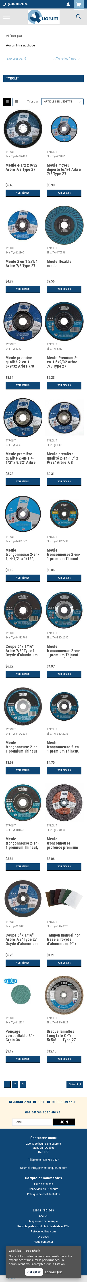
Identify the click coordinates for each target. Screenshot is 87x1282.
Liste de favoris (43, 1184)
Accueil (43, 1216)
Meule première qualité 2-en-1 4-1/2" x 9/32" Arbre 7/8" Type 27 (21, 458)
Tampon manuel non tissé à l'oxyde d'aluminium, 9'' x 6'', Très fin (64, 939)
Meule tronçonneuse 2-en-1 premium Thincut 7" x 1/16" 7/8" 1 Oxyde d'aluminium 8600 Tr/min (63, 554)
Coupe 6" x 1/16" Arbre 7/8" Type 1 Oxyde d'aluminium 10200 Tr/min (21, 651)
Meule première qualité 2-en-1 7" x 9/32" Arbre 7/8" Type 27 (62, 458)
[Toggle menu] (6, 17)
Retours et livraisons (43, 1231)
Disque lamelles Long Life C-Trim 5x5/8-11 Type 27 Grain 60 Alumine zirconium (61, 1036)
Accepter (34, 1272)
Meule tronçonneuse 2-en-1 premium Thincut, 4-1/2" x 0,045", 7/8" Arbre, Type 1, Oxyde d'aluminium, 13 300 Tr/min (22, 843)
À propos (43, 1236)
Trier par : (33, 101)
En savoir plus (53, 1272)
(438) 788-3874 (17, 4)
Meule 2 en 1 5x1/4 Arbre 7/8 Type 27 (22, 263)
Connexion (35, 1189)
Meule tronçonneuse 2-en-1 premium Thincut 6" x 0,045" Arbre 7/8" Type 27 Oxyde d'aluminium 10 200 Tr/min (63, 651)
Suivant (74, 1084)
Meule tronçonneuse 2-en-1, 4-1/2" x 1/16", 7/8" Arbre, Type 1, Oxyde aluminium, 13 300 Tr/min (22, 554)
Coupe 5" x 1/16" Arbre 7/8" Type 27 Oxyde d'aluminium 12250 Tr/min (21, 939)
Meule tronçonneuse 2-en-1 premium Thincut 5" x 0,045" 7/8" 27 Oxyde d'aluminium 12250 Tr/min (22, 747)
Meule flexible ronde (59, 263)
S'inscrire (52, 1189)
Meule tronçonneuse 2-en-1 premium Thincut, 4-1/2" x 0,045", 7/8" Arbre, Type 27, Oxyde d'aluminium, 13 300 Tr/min (64, 747)
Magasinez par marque (43, 1221)
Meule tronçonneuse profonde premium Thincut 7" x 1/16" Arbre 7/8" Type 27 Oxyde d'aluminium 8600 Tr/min (63, 843)
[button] (43, 58)
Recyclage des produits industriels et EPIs (43, 1226)
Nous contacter (43, 1241)
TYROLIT (11, 151)
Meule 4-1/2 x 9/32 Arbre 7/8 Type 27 (21, 167)
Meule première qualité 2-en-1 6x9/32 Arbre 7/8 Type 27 (20, 362)
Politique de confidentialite (43, 1194)
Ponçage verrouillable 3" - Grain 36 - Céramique (20, 1036)
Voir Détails (22, 193)
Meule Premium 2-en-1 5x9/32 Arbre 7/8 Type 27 (62, 362)
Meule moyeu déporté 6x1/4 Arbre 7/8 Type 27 (64, 169)
